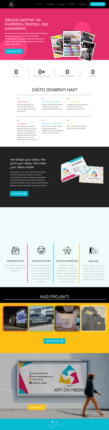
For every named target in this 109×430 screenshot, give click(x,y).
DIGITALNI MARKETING (67, 261)
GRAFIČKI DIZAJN (15, 261)
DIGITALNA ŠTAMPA (41, 261)
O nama (50, 4)
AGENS (57, 427)
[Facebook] (52, 422)
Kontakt (82, 4)
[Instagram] (56, 422)
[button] (98, 4)
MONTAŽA (93, 261)
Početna (39, 4)
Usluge (61, 4)
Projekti (71, 4)
